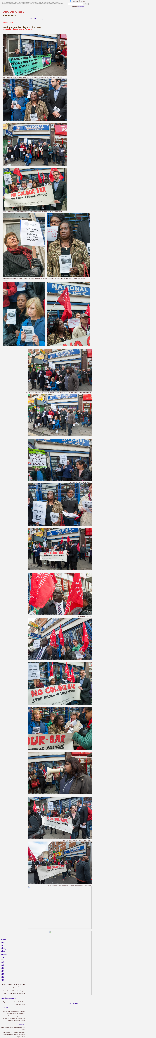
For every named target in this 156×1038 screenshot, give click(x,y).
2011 (2, 963)
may (2, 944)
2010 (2, 964)
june (2, 945)
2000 (2, 979)
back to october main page (36, 19)
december (4, 954)
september (4, 950)
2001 (2, 977)
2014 (2, 957)
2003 (2, 975)
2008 (2, 967)
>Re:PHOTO (4, 1008)
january (3, 938)
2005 (2, 972)
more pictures (73, 1003)
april (2, 942)
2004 (2, 973)
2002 (2, 976)
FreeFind (81, 6)
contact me (21, 1024)
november (4, 953)
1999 (2, 980)
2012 (2, 961)
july (2, 947)
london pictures (5, 997)
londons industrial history (8, 998)
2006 (2, 970)
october (3, 951)
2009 (2, 966)
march (3, 941)
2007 (2, 969)
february (3, 939)
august (3, 948)
